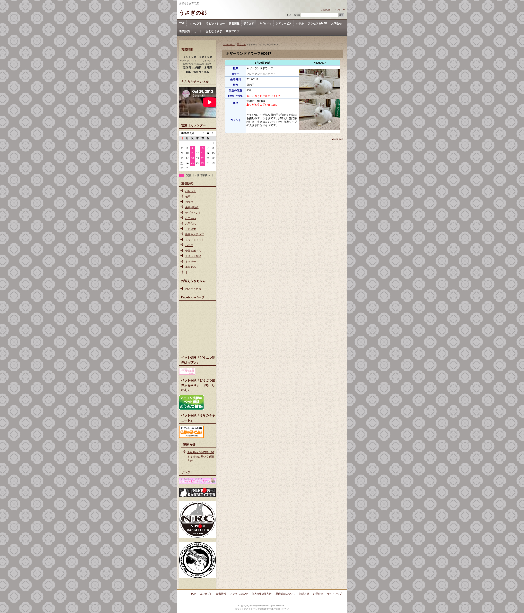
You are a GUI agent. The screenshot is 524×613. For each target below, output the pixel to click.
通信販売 (184, 31)
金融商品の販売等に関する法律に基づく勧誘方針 (200, 456)
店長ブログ (232, 31)
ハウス (189, 245)
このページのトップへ (337, 139)
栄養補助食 (192, 207)
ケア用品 (190, 218)
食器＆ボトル (193, 250)
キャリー (190, 261)
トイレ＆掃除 (193, 256)
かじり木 (190, 229)
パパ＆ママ (265, 23)
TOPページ (229, 44)
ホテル (300, 23)
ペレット (190, 191)
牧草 (188, 196)
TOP (182, 23)
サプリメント (193, 212)
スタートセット (194, 239)
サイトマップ (338, 10)
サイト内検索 (293, 15)
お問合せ (325, 10)
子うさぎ (249, 23)
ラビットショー (215, 23)
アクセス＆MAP (317, 23)
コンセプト (195, 23)
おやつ (189, 202)
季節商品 (190, 267)
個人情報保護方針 (261, 593)
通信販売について (285, 593)
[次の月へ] (213, 133)
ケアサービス (284, 23)
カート (198, 31)
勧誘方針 (304, 593)
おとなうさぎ (214, 31)
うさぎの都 (193, 13)
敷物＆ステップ (194, 234)
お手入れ (190, 223)
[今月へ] (207, 133)
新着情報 (234, 23)
